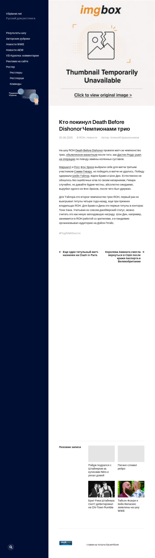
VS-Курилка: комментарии (22, 55)
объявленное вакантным (81, 154)
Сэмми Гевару (83, 171)
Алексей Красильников (124, 137)
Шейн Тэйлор (80, 175)
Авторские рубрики (18, 38)
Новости (92, 137)
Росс (77, 167)
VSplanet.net (14, 13)
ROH (82, 137)
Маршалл (65, 167)
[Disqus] (101, 303)
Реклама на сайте (17, 61)
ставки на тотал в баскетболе (103, 544)
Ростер (10, 66)
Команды (15, 83)
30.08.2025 (66, 137)
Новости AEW (14, 50)
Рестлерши (17, 78)
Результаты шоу (16, 33)
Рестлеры (16, 72)
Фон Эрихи (87, 167)
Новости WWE (15, 44)
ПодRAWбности (71, 233)
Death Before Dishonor (89, 150)
